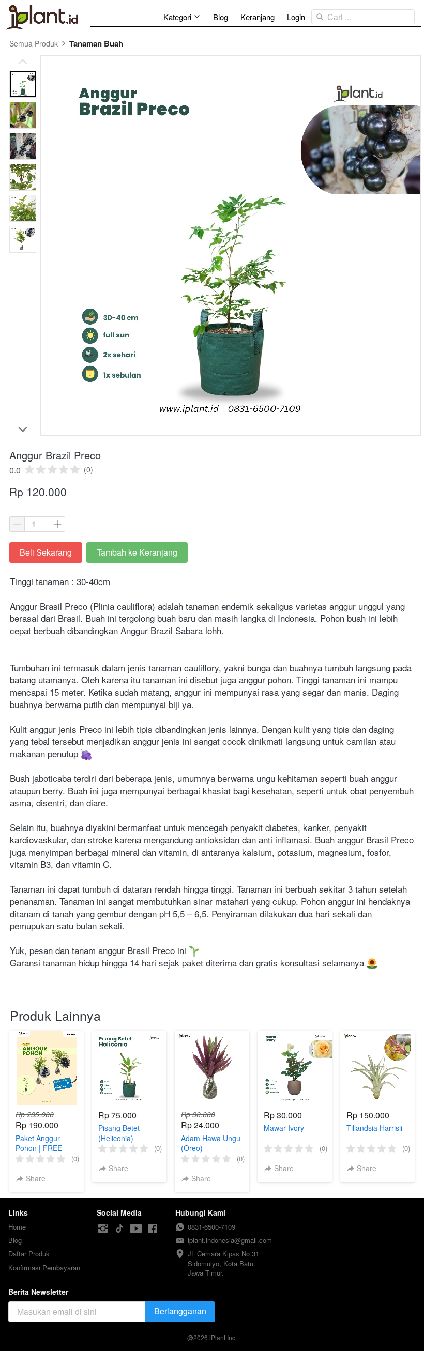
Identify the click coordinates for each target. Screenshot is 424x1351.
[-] (103, 1228)
